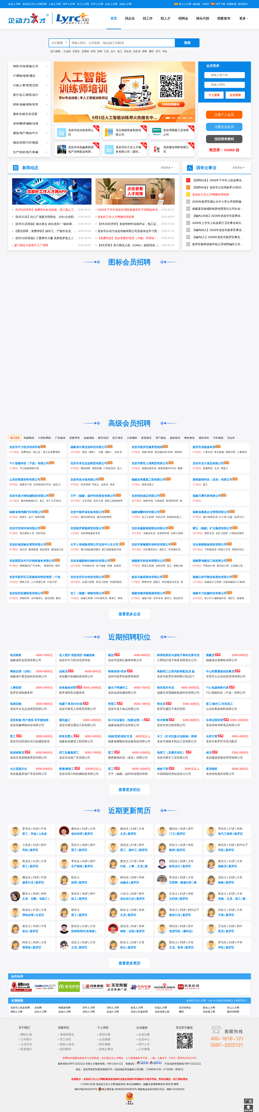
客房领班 (211, 768)
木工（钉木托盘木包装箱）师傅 (177, 736)
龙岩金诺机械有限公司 (122, 692)
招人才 (165, 18)
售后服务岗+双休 (164, 452)
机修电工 (241, 598)
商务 (112, 484)
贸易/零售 (74, 437)
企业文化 (26, 1044)
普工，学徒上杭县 (34, 833)
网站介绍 (26, 1034)
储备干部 (147, 598)
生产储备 (101, 565)
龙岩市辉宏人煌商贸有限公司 (150, 463)
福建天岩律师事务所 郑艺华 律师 (160, 1084)
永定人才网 (111, 4)
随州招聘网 (233, 1011)
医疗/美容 (118, 437)
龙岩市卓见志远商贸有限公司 (88, 463)
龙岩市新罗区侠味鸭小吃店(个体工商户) (182, 676)
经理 (93, 51)
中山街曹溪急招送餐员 (220, 671)
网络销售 (85, 468)
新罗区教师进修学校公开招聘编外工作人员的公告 (216, 244)
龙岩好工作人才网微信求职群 (208, 194)
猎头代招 (202, 18)
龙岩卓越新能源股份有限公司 (150, 528)
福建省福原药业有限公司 (123, 725)
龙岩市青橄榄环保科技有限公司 (151, 544)
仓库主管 (211, 736)
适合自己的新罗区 (132, 898)
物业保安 (45, 549)
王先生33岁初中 (230, 926)
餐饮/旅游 (189, 437)
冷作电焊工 (37, 598)
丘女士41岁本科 (181, 893)
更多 (242, 18)
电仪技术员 (179, 598)
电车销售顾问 (62, 565)
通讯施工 (64, 720)
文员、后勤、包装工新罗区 (40, 898)
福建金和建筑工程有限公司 (149, 479)
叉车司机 (87, 500)
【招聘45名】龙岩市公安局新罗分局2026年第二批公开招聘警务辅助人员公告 (216, 187)
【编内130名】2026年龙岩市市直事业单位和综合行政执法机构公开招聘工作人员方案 (216, 215)
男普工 (224, 468)
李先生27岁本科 (230, 828)
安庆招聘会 (185, 1007)
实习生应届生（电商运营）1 (126, 720)
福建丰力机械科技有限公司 (210, 593)
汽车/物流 (218, 437)
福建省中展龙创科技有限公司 (88, 447)
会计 (113, 51)
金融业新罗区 (129, 882)
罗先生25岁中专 (34, 828)
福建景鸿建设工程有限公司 (210, 560)
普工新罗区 (79, 850)
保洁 (209, 752)
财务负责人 (148, 484)
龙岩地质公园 (162, 1011)
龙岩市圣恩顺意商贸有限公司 (28, 757)
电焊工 (23, 517)
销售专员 (209, 533)
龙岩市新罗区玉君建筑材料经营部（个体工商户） (40, 577)
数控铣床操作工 (29, 500)
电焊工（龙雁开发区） (171, 752)
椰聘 (181, 1011)
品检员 (63, 671)
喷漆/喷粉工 (66, 768)
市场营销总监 (117, 582)
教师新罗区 (177, 850)
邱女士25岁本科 (181, 844)
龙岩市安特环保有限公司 (24, 528)
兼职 (151, 51)
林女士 (75, 909)
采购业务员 (149, 533)
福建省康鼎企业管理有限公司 (211, 512)
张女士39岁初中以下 (184, 909)
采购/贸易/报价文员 (120, 736)
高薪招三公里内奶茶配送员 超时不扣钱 (181, 671)
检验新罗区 (226, 882)
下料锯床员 (210, 549)
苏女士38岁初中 (83, 844)
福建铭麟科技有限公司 (146, 512)
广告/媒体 (60, 437)
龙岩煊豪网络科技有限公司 (27, 725)
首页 (113, 18)
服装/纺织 (175, 437)
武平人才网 (97, 4)
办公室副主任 (18, 768)
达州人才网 (40, 1011)
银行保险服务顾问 (90, 549)
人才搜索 (144, 1049)
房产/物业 (161, 437)
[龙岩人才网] (48, 23)
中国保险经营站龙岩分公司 (174, 773)
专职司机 (41, 533)
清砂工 (231, 598)
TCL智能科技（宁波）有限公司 (29, 463)
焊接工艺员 (224, 549)
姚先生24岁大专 (132, 828)
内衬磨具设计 (150, 549)
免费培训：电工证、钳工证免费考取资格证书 (45, 452)
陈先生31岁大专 (34, 861)
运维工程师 (88, 582)
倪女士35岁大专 (83, 942)
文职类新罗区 (178, 898)
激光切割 (49, 598)
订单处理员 (109, 468)
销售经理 (230, 452)
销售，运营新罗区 (132, 931)
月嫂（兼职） (105, 452)
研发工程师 (148, 565)
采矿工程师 (222, 533)
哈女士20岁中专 (34, 926)
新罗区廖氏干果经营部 (171, 708)
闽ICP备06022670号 (86, 1089)
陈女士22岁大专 (132, 942)
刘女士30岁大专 (230, 909)
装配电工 (185, 582)
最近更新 (15, 437)
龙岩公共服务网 (139, 1011)
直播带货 (208, 468)
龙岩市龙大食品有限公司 (208, 463)
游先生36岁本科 (132, 926)
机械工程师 (87, 598)
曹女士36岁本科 (34, 893)
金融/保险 (89, 437)
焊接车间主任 (239, 549)
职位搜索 (104, 1044)
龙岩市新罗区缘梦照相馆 (147, 447)
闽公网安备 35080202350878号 (119, 1089)
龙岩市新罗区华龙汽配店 (221, 741)
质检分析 (178, 565)
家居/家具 (146, 437)
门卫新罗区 (177, 833)
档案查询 (223, 18)
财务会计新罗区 (180, 866)
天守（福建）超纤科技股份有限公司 (93, 495)
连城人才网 (125, 4)
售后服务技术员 (170, 582)
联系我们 (243, 4)
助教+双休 (147, 452)
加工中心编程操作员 (215, 598)
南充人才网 (137, 1007)
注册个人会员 (224, 114)
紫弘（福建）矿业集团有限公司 (212, 528)
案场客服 (33, 549)
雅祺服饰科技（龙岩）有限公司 (212, 479)
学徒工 (95, 484)
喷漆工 (112, 598)
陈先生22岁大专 (83, 926)
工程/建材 (132, 437)
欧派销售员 (17, 752)
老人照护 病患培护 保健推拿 (77, 655)
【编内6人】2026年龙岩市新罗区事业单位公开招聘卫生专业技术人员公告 (216, 237)
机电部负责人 (174, 517)
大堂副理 (159, 500)
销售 (144, 51)
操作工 (168, 598)
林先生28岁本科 (132, 877)
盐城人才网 (64, 1011)
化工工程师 (148, 517)
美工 (119, 51)
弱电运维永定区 (33, 915)
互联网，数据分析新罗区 (185, 882)
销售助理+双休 (183, 452)
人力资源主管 (38, 582)
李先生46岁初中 (83, 861)
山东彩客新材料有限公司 (24, 479)
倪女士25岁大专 (230, 877)
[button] (168, 118)
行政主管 (52, 582)
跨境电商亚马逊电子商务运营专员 (178, 655)
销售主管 (24, 582)
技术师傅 (85, 484)
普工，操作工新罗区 (134, 850)
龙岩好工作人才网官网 (34, 4)
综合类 (231, 437)
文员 (106, 51)
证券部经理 (163, 533)
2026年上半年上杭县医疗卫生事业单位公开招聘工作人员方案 (216, 223)
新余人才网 (209, 1007)
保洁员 (23, 549)
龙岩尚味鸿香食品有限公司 (223, 725)
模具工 (163, 549)
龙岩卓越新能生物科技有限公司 (90, 560)
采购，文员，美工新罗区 (234, 898)
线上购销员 (123, 468)
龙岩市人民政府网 (20, 1007)
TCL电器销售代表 (29, 468)
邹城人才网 (161, 1007)
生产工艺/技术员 (55, 500)
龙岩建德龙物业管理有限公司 (224, 757)
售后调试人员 (27, 533)
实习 (158, 51)
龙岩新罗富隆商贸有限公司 (87, 528)
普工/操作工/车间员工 (219, 703)
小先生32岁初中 (34, 844)
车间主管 (160, 517)
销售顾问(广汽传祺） (31, 565)
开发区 (76, 51)
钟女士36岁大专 (34, 942)
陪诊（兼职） (89, 452)
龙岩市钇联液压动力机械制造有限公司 (34, 741)
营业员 (127, 51)
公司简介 (26, 1039)
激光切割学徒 (88, 517)
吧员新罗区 (226, 931)
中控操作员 (88, 565)
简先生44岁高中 (181, 926)
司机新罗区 (30, 850)
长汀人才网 (83, 4)
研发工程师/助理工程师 (117, 500)
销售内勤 (40, 517)
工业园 (67, 51)
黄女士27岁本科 (132, 861)
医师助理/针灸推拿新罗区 (88, 931)
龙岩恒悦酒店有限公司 (146, 495)
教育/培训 (103, 437)
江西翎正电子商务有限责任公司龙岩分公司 (184, 660)
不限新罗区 (226, 915)
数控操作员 (62, 598)
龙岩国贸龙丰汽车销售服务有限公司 (32, 560)
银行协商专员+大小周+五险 (217, 517)
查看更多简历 (129, 963)
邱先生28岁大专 (181, 861)
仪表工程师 (177, 533)
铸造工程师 (124, 598)
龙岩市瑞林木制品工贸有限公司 (177, 741)
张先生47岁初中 (132, 844)
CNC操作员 (100, 598)
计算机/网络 (44, 437)
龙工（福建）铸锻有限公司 (87, 593)
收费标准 (232, 4)
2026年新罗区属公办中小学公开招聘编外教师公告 (216, 201)
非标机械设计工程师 (234, 582)
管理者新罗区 (31, 947)
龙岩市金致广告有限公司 (74, 757)
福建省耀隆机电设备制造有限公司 (129, 741)
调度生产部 (26, 484)
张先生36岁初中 (83, 893)
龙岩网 (38, 1007)
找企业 (130, 18)
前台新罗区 (30, 931)
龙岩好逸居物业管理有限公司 (27, 544)
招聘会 (183, 18)
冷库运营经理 (214, 720)
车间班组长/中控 (42, 484)
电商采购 (97, 468)
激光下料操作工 (118, 687)
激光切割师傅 (104, 517)
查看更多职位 (129, 790)
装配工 (156, 582)
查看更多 (166, 167)
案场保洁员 (57, 549)
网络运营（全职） (21, 671)
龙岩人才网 (14, 4)
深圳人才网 (89, 1011)
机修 (109, 565)
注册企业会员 (224, 126)
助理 (99, 51)
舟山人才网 (233, 1007)
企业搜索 (104, 1039)
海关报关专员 (165, 687)
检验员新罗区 (227, 866)
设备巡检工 (120, 565)
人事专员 (208, 452)
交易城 (85, 51)
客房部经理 (172, 500)
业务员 (136, 51)
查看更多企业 (129, 614)
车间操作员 (174, 549)
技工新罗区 (79, 898)
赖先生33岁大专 (83, 828)
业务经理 (160, 565)
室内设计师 (223, 565)
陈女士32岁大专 (230, 893)
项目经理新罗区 (82, 833)
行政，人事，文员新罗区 (136, 866)
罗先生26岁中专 (230, 942)
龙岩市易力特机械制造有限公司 (29, 495)
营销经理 (24, 598)
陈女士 (75, 877)
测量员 (210, 655)
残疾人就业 (67, 1044)
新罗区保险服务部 (204, 447)
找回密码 (65, 1049)
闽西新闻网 (64, 1007)
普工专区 (65, 1039)
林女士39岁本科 (132, 909)
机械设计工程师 (212, 582)
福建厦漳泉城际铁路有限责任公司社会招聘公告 (216, 208)
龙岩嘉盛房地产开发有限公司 (28, 773)
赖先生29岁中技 (34, 877)
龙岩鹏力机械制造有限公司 (76, 676)
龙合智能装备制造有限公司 (210, 544)
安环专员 (158, 598)
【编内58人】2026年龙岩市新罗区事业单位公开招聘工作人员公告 (216, 230)
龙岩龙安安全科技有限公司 (87, 577)
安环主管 (98, 500)
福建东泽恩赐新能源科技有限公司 (178, 692)
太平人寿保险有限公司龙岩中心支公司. (94, 544)
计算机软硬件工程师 (240, 533)
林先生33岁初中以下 (233, 844)
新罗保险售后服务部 (72, 692)
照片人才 (144, 1044)
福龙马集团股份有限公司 (147, 577)
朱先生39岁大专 (181, 877)
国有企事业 (106, 1049)
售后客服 (219, 452)
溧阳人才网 (16, 1011)
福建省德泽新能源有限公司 (149, 593)
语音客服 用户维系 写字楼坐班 (29, 720)
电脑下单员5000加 (71, 703)
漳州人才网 (113, 1007)
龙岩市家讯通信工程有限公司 (77, 725)
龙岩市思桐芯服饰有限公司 (125, 660)
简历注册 (104, 1034)
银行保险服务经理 (111, 549)
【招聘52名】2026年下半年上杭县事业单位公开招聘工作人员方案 (216, 180)
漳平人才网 (69, 4)
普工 (205, 484)
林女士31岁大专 (230, 861)
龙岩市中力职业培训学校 (24, 447)
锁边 (111, 655)
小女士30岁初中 (132, 893)
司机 (164, 51)
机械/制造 (29, 437)
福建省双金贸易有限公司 (25, 660)
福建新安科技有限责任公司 (149, 560)
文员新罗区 (128, 833)
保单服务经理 (67, 687)
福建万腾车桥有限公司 (207, 495)
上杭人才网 (55, 4)
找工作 (148, 18)
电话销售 (15, 655)
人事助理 (242, 452)
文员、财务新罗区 (181, 947)
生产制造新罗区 (82, 866)
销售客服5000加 (167, 468)
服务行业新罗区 (33, 882)
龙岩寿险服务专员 (90, 533)
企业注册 (144, 1034)
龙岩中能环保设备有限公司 (87, 512)
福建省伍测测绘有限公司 (221, 660)
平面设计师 (209, 565)
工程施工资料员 (238, 565)
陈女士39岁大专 (181, 942)
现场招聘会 (67, 1034)
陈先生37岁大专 (34, 909)
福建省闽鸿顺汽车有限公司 (26, 512)
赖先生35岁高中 (181, 828)
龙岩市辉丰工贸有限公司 (172, 757)
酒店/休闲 (204, 437)
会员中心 (144, 1039)
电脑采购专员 (149, 468)
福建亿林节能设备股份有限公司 (212, 577)
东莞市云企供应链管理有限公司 (226, 676)
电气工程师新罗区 (230, 833)
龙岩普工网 (209, 1011)
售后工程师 (102, 582)
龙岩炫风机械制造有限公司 (26, 593)
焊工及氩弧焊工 (69, 752)
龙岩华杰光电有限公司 (84, 479)
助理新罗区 (79, 882)
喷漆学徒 (49, 565)
